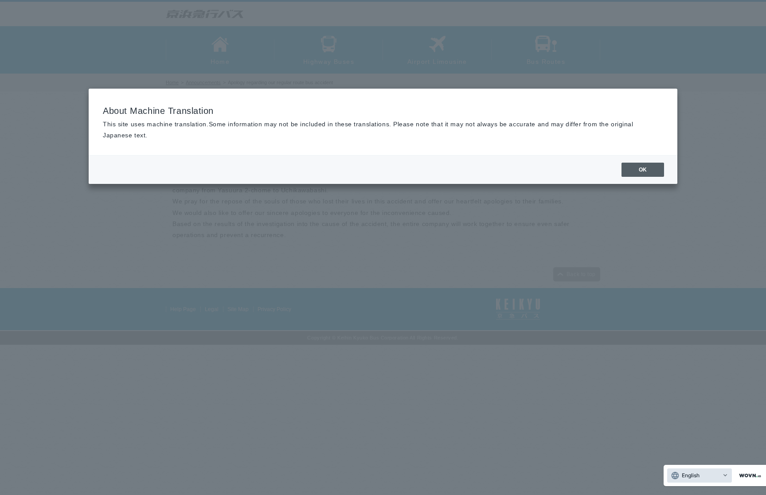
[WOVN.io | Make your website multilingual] (748, 476)
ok (643, 170)
